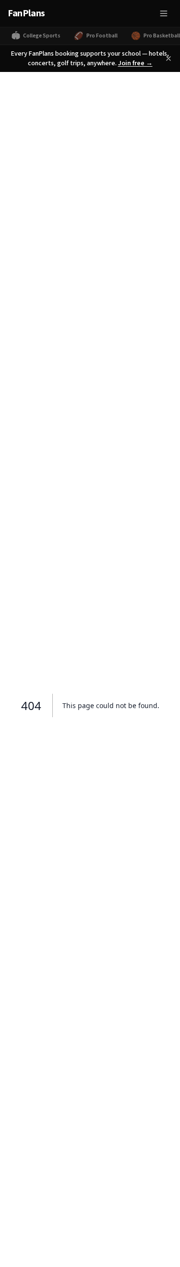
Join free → (135, 63)
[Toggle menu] (163, 13)
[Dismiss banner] (168, 58)
